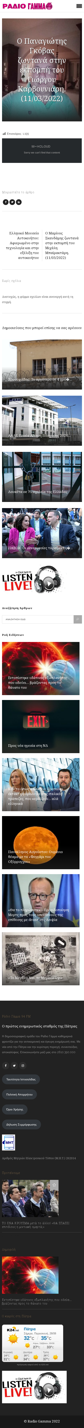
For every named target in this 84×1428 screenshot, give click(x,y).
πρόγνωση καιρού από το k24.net (33, 1365)
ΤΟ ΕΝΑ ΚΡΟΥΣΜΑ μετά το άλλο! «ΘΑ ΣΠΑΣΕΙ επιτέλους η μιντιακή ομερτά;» (36, 1225)
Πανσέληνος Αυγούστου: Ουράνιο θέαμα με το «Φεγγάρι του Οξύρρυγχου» (35, 856)
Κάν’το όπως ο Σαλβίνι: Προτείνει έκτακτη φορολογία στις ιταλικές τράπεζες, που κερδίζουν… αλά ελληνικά (35, 796)
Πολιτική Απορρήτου (19, 1094)
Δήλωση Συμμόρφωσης (21, 1124)
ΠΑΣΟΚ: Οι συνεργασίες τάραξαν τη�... (40, 547)
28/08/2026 (13, 1312)
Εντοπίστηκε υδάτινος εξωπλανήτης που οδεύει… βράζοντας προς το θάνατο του (37, 682)
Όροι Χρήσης (14, 1109)
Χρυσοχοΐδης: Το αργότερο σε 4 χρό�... (40, 379)
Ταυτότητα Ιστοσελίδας (21, 1079)
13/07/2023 (13, 1235)
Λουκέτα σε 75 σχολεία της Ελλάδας (37, 491)
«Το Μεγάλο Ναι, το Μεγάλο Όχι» (35, 977)
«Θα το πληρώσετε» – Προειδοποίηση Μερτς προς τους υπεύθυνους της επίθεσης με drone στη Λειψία (38, 914)
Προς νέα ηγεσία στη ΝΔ (28, 745)
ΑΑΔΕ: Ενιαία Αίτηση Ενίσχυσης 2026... (39, 435)
